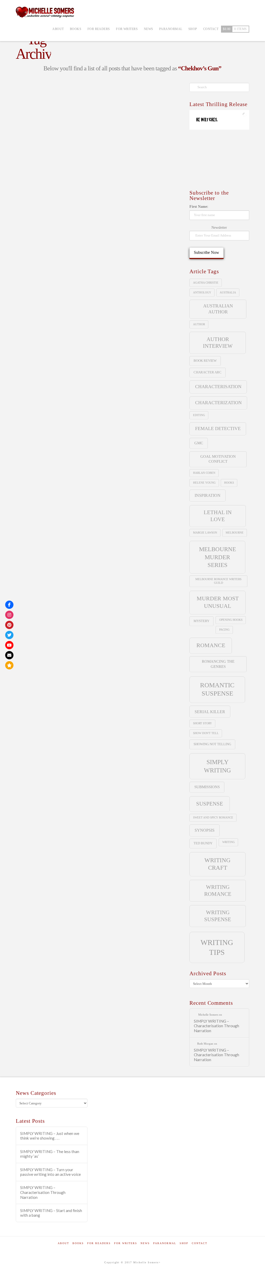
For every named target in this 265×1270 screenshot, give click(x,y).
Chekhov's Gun (63, 241)
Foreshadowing (34, 253)
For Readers (99, 1243)
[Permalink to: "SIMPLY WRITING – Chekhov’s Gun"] (54, 108)
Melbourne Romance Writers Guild (218, 581)
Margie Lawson (205, 532)
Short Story (202, 723)
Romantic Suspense (217, 689)
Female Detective (218, 428)
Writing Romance (217, 890)
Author (199, 324)
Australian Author (218, 308)
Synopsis (205, 830)
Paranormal (164, 1243)
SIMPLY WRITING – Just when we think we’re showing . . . (49, 1136)
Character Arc (208, 372)
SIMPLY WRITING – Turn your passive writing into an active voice (50, 1172)
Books (78, 1243)
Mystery (201, 621)
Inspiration (207, 495)
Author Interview (218, 342)
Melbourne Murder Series (217, 557)
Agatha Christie (205, 282)
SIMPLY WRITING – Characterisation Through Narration (216, 1026)
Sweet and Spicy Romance (213, 817)
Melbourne (235, 532)
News (145, 1243)
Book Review (205, 361)
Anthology (202, 292)
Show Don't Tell (206, 733)
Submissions (207, 787)
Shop (184, 1243)
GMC (198, 443)
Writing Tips (67, 265)
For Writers (125, 1243)
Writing (228, 842)
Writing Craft (33, 265)
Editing (199, 415)
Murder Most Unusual (218, 602)
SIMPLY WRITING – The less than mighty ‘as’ (49, 1154)
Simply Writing (72, 253)
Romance (210, 645)
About (63, 1243)
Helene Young (204, 482)
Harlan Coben (204, 472)
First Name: (198, 207)
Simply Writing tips (39, 163)
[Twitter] (9, 635)
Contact (199, 1243)
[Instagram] (9, 615)
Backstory (30, 241)
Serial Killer (210, 711)
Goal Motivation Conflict (218, 458)
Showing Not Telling (212, 744)
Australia (228, 292)
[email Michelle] (9, 655)
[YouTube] (9, 645)
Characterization (218, 402)
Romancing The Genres (218, 663)
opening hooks (230, 619)
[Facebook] (9, 605)
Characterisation (218, 386)
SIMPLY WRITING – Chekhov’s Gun (51, 147)
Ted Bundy (203, 843)
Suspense (209, 804)
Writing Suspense (217, 916)
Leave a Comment (38, 167)
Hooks (229, 482)
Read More (31, 225)
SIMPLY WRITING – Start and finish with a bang (51, 1213)
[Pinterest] (9, 625)
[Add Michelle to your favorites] (9, 665)
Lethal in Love (218, 516)
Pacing (224, 629)
